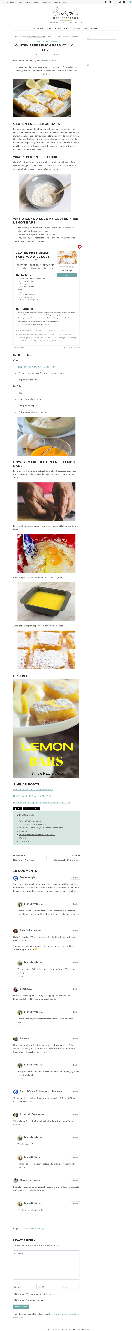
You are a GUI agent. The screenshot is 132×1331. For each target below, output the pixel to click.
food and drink (39, 37)
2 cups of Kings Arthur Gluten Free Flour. (36, 366)
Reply (75, 878)
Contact (27, 2)
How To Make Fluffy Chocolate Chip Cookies (33, 796)
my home (75, 28)
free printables (90, 28)
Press (19, 2)
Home (5, 2)
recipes (54, 41)
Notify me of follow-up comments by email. (35, 1294)
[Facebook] (106, 2)
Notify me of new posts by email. (30, 1300)
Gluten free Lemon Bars (30, 820)
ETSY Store (48, 2)
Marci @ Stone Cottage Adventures (39, 1091)
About (12, 2)
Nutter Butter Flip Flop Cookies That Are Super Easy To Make (41, 802)
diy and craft (61, 28)
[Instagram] (115, 2)
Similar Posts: (25, 841)
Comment (19, 1253)
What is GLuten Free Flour (36, 824)
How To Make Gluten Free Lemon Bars (37, 834)
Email (40, 1287)
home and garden (43, 28)
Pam (22, 1038)
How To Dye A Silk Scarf (24, 858)
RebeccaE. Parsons (30, 1114)
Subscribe (37, 2)
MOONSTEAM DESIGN (82, 1329)
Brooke (24, 988)
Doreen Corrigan (29, 1179)
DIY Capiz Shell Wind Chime (66, 858)
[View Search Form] (130, 2)
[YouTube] (124, 2)
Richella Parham (28, 930)
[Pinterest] (120, 2)
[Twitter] (110, 2)
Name (17, 1287)
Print (67, 275)
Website (65, 1287)
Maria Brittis (39, 55)
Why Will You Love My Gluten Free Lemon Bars (41, 827)
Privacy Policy (61, 2)
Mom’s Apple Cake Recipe (33, 1228)
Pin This (23, 837)
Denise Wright (28, 877)
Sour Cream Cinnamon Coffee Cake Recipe (33, 789)
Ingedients (24, 831)
